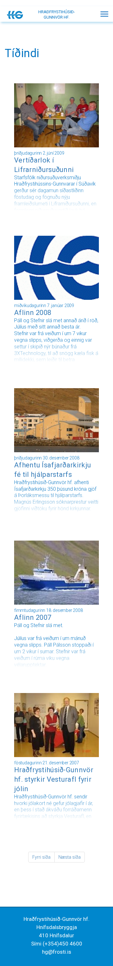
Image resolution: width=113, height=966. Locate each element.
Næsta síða (69, 857)
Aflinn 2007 (32, 617)
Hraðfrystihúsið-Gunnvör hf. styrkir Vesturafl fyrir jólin (53, 779)
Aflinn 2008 (32, 313)
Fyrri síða (41, 857)
